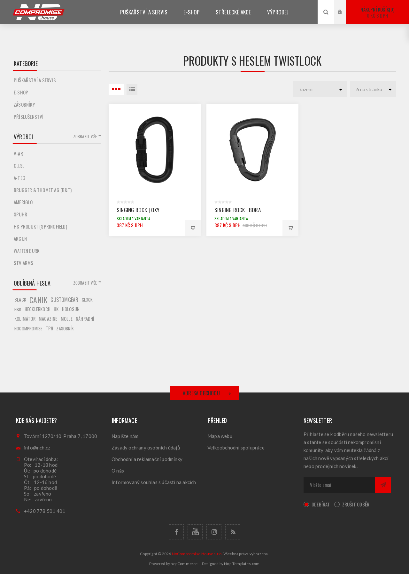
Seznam (132, 89)
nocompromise (28, 328)
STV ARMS (24, 262)
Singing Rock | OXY (138, 210)
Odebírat (321, 504)
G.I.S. (19, 165)
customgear (64, 299)
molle (67, 318)
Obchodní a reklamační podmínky (147, 459)
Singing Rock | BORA (237, 210)
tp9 (49, 328)
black (20, 299)
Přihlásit (344, 6)
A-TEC (19, 177)
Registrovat (344, 18)
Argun (20, 238)
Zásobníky (24, 104)
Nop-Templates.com (241, 563)
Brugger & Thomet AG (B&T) (43, 189)
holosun (71, 309)
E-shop (21, 92)
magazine (48, 318)
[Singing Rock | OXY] (155, 150)
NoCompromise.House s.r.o (197, 553)
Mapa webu (219, 436)
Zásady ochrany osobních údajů (146, 447)
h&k (17, 309)
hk (56, 309)
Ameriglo (23, 202)
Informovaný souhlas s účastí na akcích (154, 482)
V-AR (18, 153)
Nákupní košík (376, 12)
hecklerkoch (37, 309)
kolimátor (24, 318)
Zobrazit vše (85, 136)
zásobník (64, 328)
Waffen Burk (26, 250)
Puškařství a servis (35, 80)
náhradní (85, 318)
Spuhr (20, 214)
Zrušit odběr (355, 504)
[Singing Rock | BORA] (252, 150)
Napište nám (125, 436)
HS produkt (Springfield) (40, 226)
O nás (118, 470)
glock (87, 299)
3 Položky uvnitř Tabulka (116, 89)
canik (38, 299)
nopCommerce (184, 563)
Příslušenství (29, 116)
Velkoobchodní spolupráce (236, 447)
